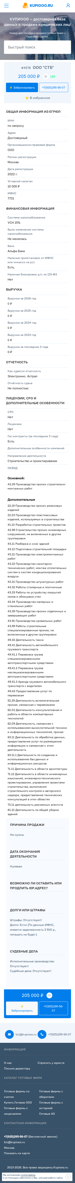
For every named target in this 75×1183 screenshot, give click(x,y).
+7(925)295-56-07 (53, 87)
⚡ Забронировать (22, 87)
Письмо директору (17, 1068)
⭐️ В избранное (37, 98)
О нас (8, 1062)
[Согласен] (68, 1177)
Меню (6, 5)
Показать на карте (17, 1153)
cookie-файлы (28, 1175)
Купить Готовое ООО (18, 1102)
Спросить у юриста (51, 1062)
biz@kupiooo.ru (25, 1034)
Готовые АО (47, 1113)
